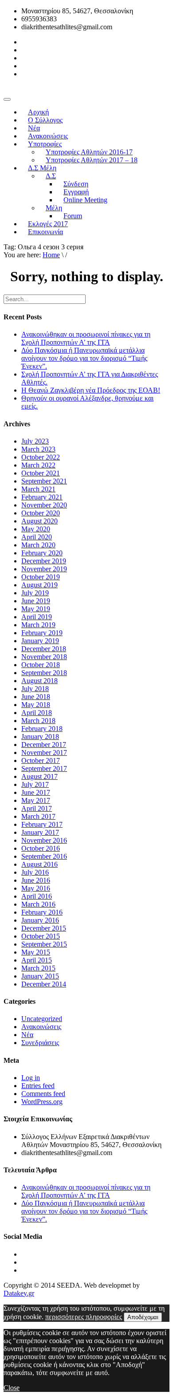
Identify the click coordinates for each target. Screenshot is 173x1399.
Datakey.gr (19, 1293)
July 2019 (35, 593)
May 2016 (35, 888)
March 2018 (38, 720)
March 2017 (38, 816)
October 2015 (40, 936)
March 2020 (38, 545)
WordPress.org (42, 1101)
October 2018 (40, 664)
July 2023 (35, 441)
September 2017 (44, 768)
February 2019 (42, 633)
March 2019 (38, 625)
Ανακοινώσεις (41, 1026)
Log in (30, 1077)
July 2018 (35, 688)
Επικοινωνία (45, 232)
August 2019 (39, 585)
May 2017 (35, 800)
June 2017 (35, 792)
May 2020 (35, 529)
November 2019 (44, 569)
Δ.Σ (51, 176)
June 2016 (35, 880)
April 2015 (36, 960)
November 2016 (44, 840)
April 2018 (36, 712)
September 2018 (44, 672)
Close (12, 1387)
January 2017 (40, 832)
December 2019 (43, 561)
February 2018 (42, 728)
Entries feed (38, 1085)
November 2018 (44, 656)
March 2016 (38, 904)
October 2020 (40, 513)
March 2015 (38, 968)
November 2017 (44, 752)
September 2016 (44, 856)
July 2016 (35, 872)
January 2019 (40, 640)
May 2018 (35, 704)
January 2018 (40, 736)
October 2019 (40, 577)
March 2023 (38, 449)
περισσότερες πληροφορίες (83, 1316)
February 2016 (42, 912)
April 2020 (36, 537)
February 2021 (42, 497)
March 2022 (38, 465)
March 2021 (38, 489)
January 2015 (40, 976)
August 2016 (39, 864)
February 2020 (42, 553)
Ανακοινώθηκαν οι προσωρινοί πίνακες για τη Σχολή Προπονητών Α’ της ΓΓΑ (85, 338)
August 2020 (39, 521)
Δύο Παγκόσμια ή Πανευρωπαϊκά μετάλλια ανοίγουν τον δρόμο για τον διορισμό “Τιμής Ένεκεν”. (84, 358)
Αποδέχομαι (142, 1317)
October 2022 (40, 457)
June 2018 (35, 696)
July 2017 (35, 784)
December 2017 (43, 744)
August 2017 (39, 776)
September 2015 (44, 944)
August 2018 (39, 680)
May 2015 (35, 952)
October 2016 (40, 848)
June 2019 (35, 601)
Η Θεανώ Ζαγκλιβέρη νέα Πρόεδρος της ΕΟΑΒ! (90, 390)
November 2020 (44, 505)
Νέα (27, 1034)
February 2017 (42, 824)
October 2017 (40, 760)
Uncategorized (41, 1018)
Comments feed (43, 1093)
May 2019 (35, 609)
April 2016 (36, 896)
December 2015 (43, 928)
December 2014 (43, 984)
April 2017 (36, 808)
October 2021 (40, 473)
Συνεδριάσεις (40, 1042)
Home (51, 255)
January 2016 (40, 920)
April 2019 (36, 617)
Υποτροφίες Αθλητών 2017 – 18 (92, 160)
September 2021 (44, 481)
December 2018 (43, 648)
